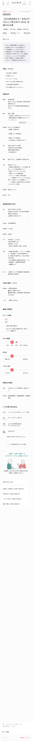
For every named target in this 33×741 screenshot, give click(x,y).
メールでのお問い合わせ (15, 423)
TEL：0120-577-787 (14, 426)
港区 (20, 724)
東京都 (16, 724)
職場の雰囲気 (27, 33)
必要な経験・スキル (15, 33)
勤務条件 (5, 33)
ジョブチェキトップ (9, 724)
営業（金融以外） (6, 726)
